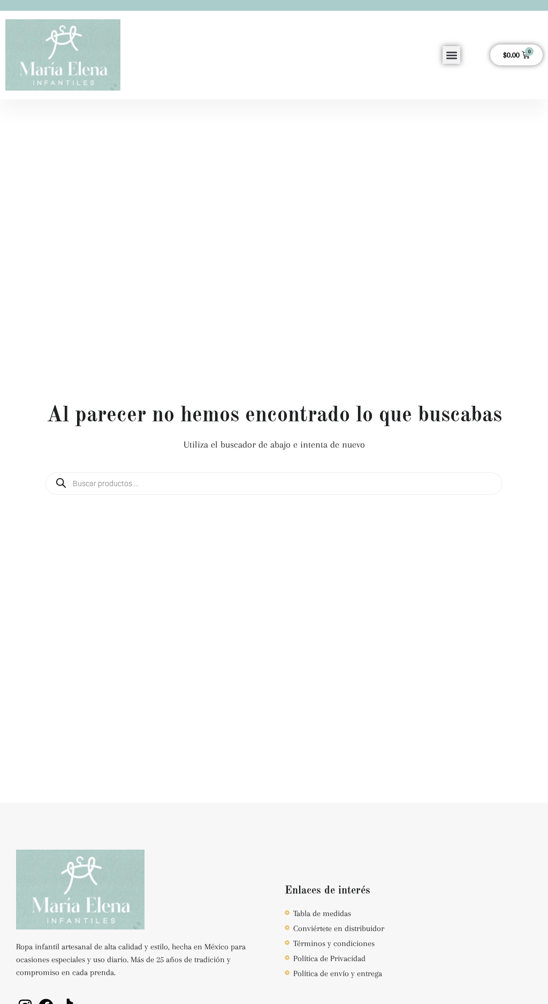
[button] (451, 55)
